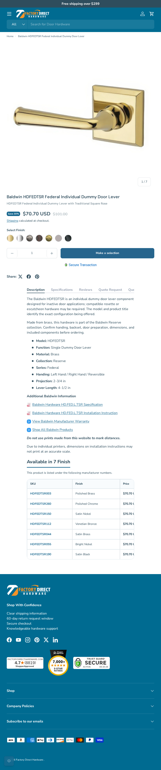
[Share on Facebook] (29, 276)
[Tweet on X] (20, 276)
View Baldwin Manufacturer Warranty (60, 421)
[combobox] (80, 24)
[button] (151, 13)
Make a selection (107, 253)
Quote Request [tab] (110, 289)
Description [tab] (36, 289)
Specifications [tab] (62, 289)
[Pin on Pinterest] (37, 276)
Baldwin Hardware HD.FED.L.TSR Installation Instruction (75, 413)
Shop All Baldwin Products (52, 429)
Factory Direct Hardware (30, 759)
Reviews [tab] (85, 289)
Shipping (12, 221)
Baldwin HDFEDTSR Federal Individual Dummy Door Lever (51, 36)
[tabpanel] (80, 375)
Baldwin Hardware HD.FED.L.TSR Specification (67, 404)
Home (10, 36)
